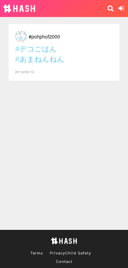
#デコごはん (36, 49)
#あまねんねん (40, 59)
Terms (36, 253)
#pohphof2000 (44, 36)
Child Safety (78, 253)
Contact (64, 261)
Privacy (57, 253)
